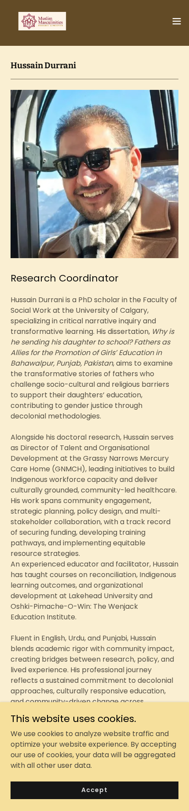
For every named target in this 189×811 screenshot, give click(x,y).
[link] (42, 21)
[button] (176, 21)
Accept (94, 789)
